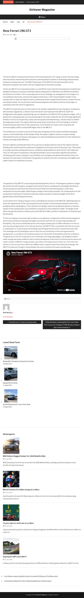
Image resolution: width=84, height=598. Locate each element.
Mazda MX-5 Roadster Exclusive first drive (18, 361)
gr (16, 35)
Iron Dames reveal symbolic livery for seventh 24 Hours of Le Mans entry (31, 576)
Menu (43, 17)
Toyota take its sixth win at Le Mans (18, 523)
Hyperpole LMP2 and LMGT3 (14, 556)
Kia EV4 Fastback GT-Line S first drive (16, 404)
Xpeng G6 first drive (10, 383)
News (8, 299)
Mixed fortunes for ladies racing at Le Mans (21, 489)
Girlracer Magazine (42, 9)
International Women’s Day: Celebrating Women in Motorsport (28, 581)
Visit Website (8, 317)
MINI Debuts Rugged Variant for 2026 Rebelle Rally (24, 456)
